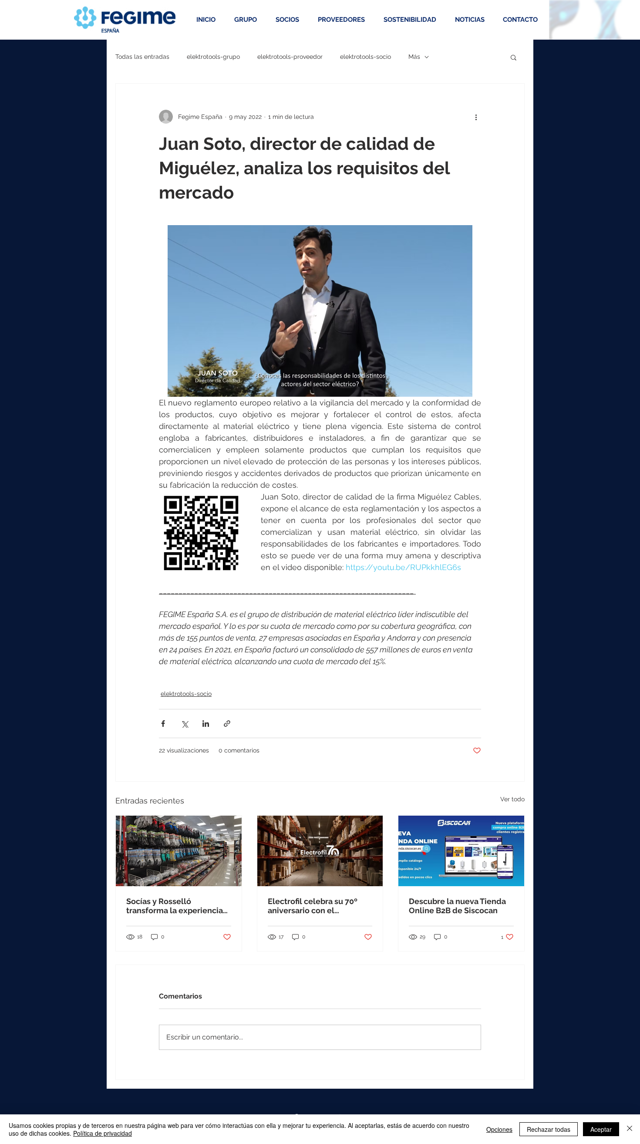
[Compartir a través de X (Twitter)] (184, 723)
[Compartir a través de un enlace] (227, 723)
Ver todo (512, 799)
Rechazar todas (548, 1129)
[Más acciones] (476, 116)
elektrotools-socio (365, 56)
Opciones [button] (499, 1129)
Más (414, 56)
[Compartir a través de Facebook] (163, 723)
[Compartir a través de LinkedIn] (206, 723)
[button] (513, 57)
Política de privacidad (102, 1133)
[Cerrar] (629, 1129)
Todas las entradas (142, 56)
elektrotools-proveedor (290, 56)
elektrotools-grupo (213, 56)
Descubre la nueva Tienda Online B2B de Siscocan (457, 906)
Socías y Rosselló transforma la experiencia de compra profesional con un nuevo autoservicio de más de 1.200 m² (176, 906)
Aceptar (601, 1129)
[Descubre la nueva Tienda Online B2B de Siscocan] (461, 851)
